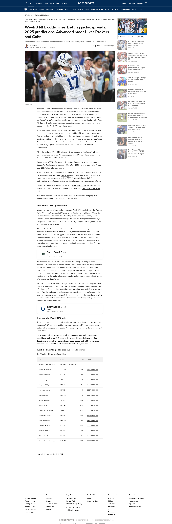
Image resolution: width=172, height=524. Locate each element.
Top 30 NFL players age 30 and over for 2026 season (137, 80)
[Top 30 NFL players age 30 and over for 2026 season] (122, 81)
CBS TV (48, 509)
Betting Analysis (30, 507)
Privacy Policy (71, 501)
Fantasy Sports (30, 501)
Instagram (111, 504)
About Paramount (51, 504)
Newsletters (133, 501)
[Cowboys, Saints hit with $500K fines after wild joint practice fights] (122, 129)
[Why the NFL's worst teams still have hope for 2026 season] (122, 93)
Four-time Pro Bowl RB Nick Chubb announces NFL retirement (136, 103)
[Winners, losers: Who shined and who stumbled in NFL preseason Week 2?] (122, 57)
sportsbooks (55, 181)
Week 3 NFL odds (79, 185)
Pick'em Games (30, 498)
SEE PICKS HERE (92, 370)
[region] (132, 27)
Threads (111, 512)
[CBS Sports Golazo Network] (101, 520)
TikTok (110, 501)
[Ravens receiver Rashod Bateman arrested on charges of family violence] (122, 117)
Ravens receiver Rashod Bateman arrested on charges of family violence (137, 115)
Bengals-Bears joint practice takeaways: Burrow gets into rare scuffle (136, 140)
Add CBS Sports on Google (105, 46)
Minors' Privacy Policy (74, 504)
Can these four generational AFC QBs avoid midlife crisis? (136, 68)
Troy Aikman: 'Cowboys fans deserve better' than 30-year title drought (137, 152)
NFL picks (65, 175)
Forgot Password (135, 507)
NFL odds (79, 338)
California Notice (72, 510)
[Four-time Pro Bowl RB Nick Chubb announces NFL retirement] (122, 105)
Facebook (111, 507)
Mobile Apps (29, 512)
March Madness (30, 509)
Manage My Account (136, 498)
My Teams (132, 504)
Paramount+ (49, 507)
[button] (25, 3)
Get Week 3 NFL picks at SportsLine (51, 354)
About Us (48, 498)
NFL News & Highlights (41, 15)
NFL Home (28, 15)
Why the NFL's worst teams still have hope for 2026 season (137, 91)
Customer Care (92, 501)
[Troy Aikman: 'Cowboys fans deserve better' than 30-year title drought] (122, 154)
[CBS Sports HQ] (82, 520)
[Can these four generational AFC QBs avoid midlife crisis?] (122, 69)
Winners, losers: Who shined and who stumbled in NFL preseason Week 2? (137, 56)
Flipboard (111, 515)
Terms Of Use (71, 498)
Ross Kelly (35, 45)
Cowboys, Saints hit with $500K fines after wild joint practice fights (137, 127)
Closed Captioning (73, 507)
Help (89, 498)
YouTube (111, 498)
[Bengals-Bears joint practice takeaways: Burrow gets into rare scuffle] (122, 141)
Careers (48, 501)
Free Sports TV (30, 504)
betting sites (71, 181)
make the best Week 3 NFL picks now (52, 158)
